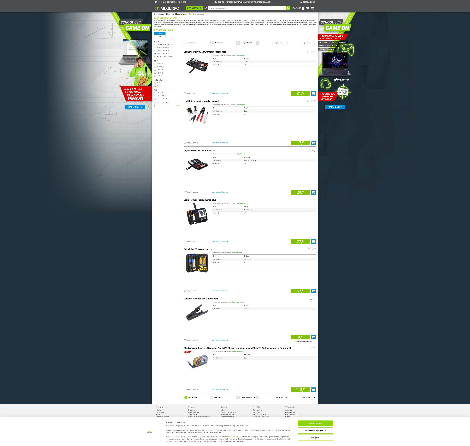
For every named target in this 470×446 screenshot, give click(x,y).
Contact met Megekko (228, 412)
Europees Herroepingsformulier (199, 417)
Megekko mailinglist (260, 414)
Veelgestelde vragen (228, 414)
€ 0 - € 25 (160, 93)
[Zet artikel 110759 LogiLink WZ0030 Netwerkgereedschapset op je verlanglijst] (314, 52)
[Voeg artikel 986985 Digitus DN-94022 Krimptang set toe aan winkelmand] (313, 192)
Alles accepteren (315, 423)
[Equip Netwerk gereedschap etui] (197, 213)
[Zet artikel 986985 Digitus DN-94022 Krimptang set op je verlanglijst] (314, 150)
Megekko (256, 407)
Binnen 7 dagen (163, 54)
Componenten (290, 412)
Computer (160, 14)
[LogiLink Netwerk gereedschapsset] (197, 114)
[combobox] (247, 8)
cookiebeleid (231, 437)
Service (191, 407)
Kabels (168, 14)
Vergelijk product (192, 93)
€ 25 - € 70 (161, 96)
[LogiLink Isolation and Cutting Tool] (197, 312)
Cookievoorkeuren (162, 417)
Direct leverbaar (163, 48)
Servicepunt (192, 414)
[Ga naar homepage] (155, 14)
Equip (159, 70)
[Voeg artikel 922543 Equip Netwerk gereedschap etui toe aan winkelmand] (313, 241)
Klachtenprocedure (227, 417)
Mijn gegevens (161, 407)
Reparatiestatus (194, 412)
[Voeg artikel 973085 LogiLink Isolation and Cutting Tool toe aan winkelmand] (313, 337)
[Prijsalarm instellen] (308, 51)
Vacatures (256, 412)
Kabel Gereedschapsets (196, 14)
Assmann (160, 64)
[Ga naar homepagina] (170, 8)
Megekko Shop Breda (165, 57)
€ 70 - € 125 (161, 99)
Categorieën (290, 407)
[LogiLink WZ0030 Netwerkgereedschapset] (197, 65)
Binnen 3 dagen (163, 51)
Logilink (160, 73)
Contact (224, 407)
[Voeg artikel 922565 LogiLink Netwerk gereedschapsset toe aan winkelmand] (313, 143)
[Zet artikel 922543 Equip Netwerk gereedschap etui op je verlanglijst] (314, 200)
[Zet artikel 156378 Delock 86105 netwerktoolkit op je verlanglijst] (314, 249)
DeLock (160, 67)
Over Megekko (258, 410)
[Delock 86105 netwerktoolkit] (197, 262)
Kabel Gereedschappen (179, 14)
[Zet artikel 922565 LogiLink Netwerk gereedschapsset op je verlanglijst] (314, 101)
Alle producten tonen (164, 44)
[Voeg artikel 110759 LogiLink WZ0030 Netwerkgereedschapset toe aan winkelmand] (313, 93)
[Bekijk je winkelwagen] (312, 8)
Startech (160, 76)
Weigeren (315, 438)
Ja (158, 83)
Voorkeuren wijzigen (314, 430)
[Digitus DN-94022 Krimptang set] (197, 164)
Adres (223, 410)
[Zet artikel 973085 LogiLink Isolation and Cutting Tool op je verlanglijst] (314, 298)
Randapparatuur (290, 414)
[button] (194, 8)
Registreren (160, 412)
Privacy (158, 414)
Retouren (191, 410)
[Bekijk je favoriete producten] (308, 8)
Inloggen (159, 410)
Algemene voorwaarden (261, 417)
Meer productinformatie (220, 93)
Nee (159, 86)
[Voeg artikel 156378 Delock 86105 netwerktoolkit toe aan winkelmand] (313, 291)
